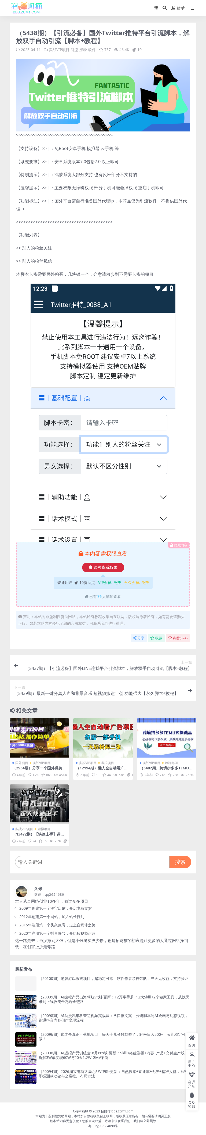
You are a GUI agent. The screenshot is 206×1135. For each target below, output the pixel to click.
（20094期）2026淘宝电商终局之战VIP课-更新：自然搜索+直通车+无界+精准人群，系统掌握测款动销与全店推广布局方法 (113, 1074)
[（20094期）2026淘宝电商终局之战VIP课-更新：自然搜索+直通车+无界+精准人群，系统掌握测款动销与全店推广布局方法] (25, 1076)
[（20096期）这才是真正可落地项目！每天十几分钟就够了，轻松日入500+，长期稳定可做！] (25, 1039)
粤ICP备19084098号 (103, 1126)
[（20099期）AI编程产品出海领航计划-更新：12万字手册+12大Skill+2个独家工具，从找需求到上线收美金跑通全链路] (25, 1002)
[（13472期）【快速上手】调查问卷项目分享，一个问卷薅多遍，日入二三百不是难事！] (39, 804)
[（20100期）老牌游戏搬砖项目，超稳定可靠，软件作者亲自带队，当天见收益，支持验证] (25, 983)
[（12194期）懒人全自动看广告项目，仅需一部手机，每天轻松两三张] (103, 738)
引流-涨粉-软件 (83, 49)
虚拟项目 (107, 763)
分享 (140, 638)
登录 (180, 8)
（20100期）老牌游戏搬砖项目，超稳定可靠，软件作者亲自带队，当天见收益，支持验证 (113, 978)
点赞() (180, 638)
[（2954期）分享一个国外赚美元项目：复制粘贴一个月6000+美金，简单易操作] (39, 738)
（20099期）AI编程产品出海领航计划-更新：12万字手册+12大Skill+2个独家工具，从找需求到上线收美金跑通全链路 (114, 999)
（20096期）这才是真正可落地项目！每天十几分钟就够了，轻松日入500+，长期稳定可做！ (112, 1036)
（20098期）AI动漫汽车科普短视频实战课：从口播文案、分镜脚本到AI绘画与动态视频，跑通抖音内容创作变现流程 (113, 1018)
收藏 (158, 638)
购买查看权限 (105, 567)
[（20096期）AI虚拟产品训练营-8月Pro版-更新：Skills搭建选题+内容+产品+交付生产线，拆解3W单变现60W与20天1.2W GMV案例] (25, 1058)
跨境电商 (171, 763)
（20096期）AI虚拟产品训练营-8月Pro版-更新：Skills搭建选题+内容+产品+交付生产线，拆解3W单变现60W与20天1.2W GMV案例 (113, 1055)
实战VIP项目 (59, 49)
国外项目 (21, 763)
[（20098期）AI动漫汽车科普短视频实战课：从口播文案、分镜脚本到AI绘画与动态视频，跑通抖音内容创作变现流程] (25, 1020)
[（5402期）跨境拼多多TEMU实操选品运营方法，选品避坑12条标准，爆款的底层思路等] (166, 738)
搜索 (180, 861)
